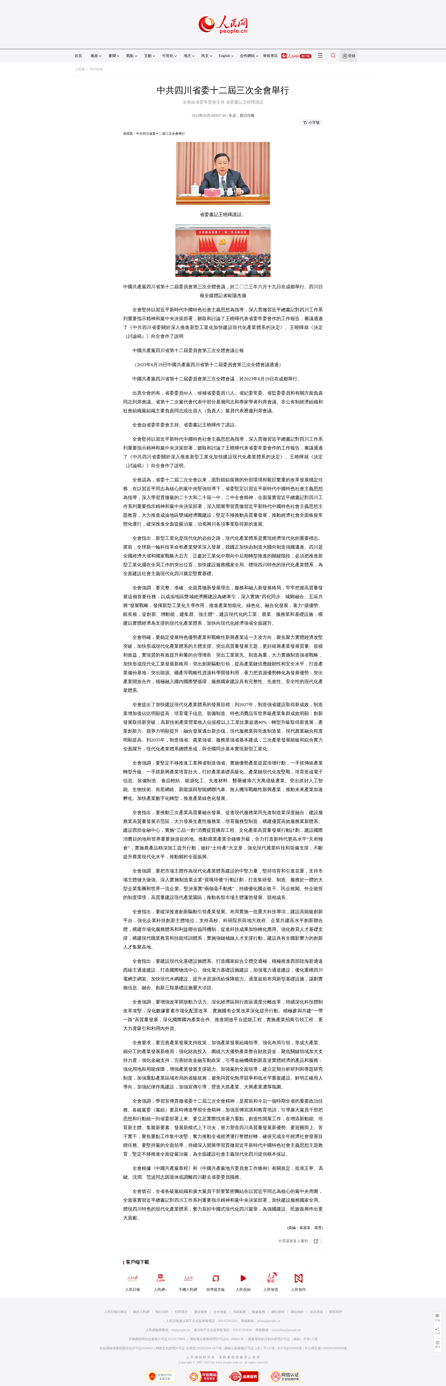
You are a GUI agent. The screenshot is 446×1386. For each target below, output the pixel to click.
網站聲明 (277, 1312)
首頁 (78, 56)
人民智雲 (270, 1290)
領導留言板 (215, 1290)
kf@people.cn (181, 1330)
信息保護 (316, 1312)
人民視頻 (243, 1290)
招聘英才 (181, 1312)
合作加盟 (219, 1312)
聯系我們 (335, 1312)
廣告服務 (200, 1312)
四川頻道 (96, 69)
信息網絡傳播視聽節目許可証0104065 (126, 1348)
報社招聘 (162, 1312)
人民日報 (132, 1290)
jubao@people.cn (268, 1321)
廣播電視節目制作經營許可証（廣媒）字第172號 (283, 1339)
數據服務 (258, 1312)
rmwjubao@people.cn (286, 1330)
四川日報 (247, 115)
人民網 (80, 69)
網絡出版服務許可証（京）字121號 (249, 1348)
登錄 (351, 56)
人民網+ (160, 1290)
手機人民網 (188, 1290)
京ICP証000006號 (289, 1348)
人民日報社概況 (115, 1312)
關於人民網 (141, 1312)
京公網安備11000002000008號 (326, 1348)
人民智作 (298, 1290)
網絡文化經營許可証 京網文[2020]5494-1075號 (189, 1348)
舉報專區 (270, 56)
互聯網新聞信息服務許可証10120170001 (156, 1339)
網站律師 (297, 1312)
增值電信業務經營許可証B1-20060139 (216, 1339)
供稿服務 (239, 1312)
